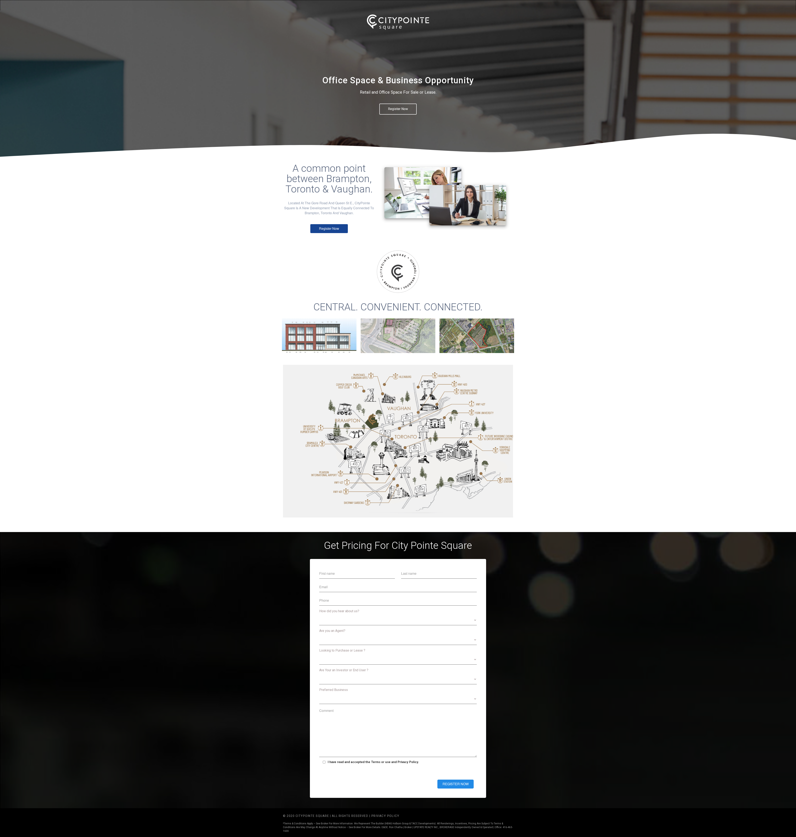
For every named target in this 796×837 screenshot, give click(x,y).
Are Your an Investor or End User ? (343, 670)
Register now (329, 228)
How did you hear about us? (339, 611)
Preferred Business (333, 690)
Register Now (398, 109)
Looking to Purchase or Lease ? (342, 650)
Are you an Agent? (332, 631)
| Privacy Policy (384, 816)
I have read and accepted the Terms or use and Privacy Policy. (373, 762)
